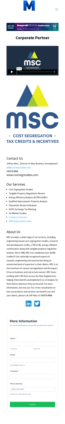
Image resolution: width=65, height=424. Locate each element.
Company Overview (18, 217)
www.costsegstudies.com (22, 175)
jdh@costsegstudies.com (18, 167)
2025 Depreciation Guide (20, 221)
